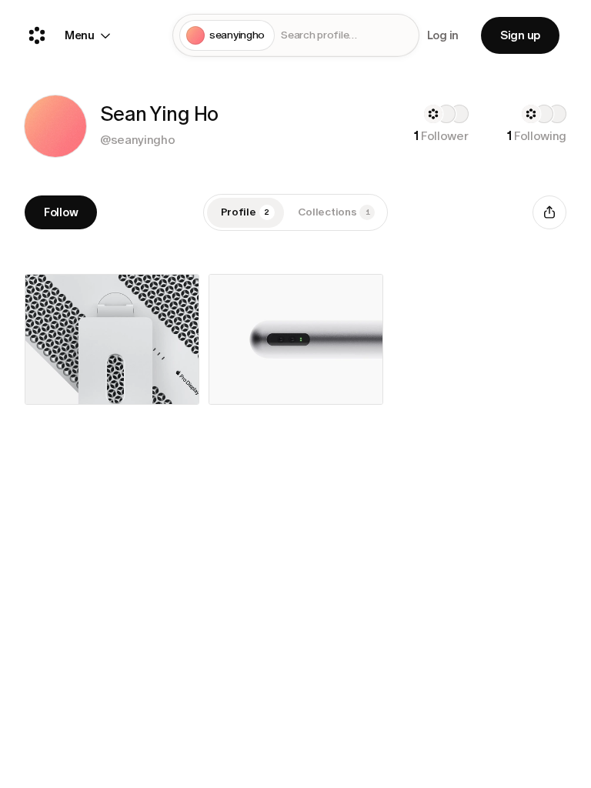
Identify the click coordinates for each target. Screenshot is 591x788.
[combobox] (346, 35)
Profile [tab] (245, 212)
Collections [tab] (334, 212)
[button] (55, 126)
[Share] (549, 212)
